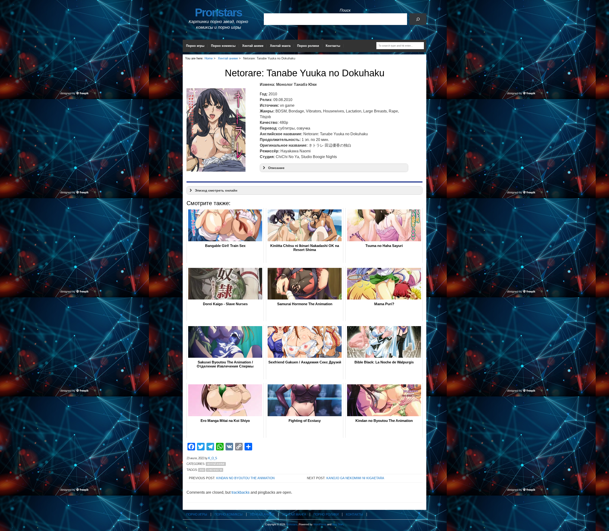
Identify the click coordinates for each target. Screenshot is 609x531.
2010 (201, 469)
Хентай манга (280, 46)
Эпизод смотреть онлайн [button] (216, 190)
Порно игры (195, 46)
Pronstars (218, 12)
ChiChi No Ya (214, 469)
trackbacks (240, 492)
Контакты (333, 46)
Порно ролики (308, 46)
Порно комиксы (223, 46)
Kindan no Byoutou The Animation (245, 478)
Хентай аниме (252, 46)
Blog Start (337, 524)
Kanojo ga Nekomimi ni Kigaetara (355, 478)
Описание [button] (276, 168)
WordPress (319, 524)
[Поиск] (417, 19)
